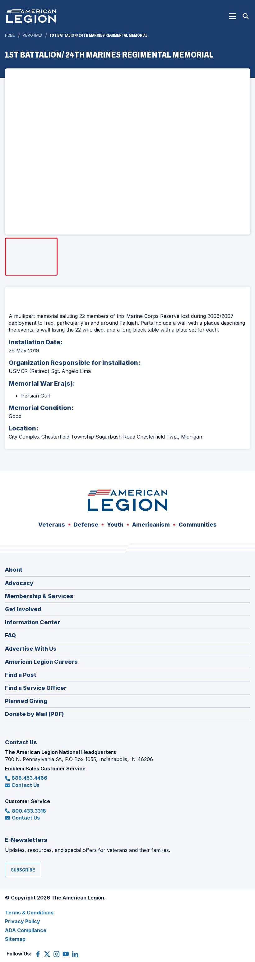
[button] (232, 16)
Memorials (32, 35)
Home (10, 35)
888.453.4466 (29, 778)
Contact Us (25, 785)
